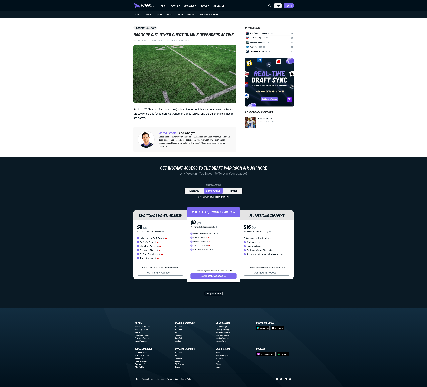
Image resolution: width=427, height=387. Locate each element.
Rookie (178, 361)
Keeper (178, 367)
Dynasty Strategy (222, 329)
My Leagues (220, 5)
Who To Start (140, 367)
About (218, 353)
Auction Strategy (222, 338)
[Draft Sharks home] (143, 5)
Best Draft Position (142, 338)
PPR (177, 332)
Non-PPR (178, 327)
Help (217, 361)
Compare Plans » (213, 293)
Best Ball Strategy (223, 335)
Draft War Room (141, 353)
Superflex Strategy (223, 332)
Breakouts (139, 335)
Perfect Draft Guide (142, 327)
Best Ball (169, 15)
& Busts (146, 335)
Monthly (194, 190)
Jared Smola (141, 40)
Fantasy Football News (145, 28)
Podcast (180, 15)
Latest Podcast (141, 341)
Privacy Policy (147, 379)
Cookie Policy (186, 379)
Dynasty (159, 15)
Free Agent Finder (141, 364)
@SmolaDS (157, 40)
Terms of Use (172, 379)
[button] (166, 238)
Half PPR (178, 329)
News (164, 5)
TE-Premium (180, 364)
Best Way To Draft (142, 329)
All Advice (138, 15)
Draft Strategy (221, 327)
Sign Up (288, 5)
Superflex (179, 335)
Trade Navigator (141, 361)
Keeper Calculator (142, 358)
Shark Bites (191, 15)
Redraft (148, 15)
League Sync (221, 341)
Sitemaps (160, 379)
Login (277, 5)
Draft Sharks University (208, 15)
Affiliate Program (222, 355)
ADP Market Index (142, 355)
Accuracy (219, 358)
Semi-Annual (213, 190)
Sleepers (138, 332)
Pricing (218, 364)
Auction (178, 341)
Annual (233, 190)
